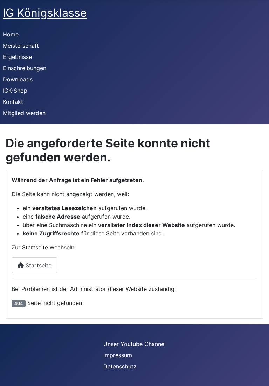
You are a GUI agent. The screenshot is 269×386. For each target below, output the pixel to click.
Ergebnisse (17, 56)
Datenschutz (120, 366)
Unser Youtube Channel (134, 343)
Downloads (18, 79)
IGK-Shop (15, 90)
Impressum (117, 355)
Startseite (37, 265)
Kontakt (13, 101)
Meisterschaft (21, 45)
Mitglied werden (24, 113)
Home (11, 34)
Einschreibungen (24, 68)
